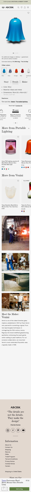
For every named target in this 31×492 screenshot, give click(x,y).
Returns (7, 452)
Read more (5, 98)
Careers (7, 466)
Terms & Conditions (11, 459)
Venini (13, 102)
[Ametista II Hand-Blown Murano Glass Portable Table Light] (6, 168)
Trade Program (10, 457)
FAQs (7, 454)
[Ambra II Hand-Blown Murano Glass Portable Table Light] (8, 168)
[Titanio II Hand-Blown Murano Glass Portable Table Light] (4, 168)
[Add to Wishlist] (28, 13)
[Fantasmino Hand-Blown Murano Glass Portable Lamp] (21, 167)
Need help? (15, 106)
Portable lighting (22, 102)
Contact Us (8, 447)
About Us (8, 445)
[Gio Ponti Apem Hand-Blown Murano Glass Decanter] (24, 211)
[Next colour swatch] (18, 169)
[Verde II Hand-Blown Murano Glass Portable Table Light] (2, 168)
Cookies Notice (10, 464)
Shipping (8, 450)
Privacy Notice (9, 461)
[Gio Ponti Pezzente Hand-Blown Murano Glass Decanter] (21, 211)
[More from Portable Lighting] (15, 129)
